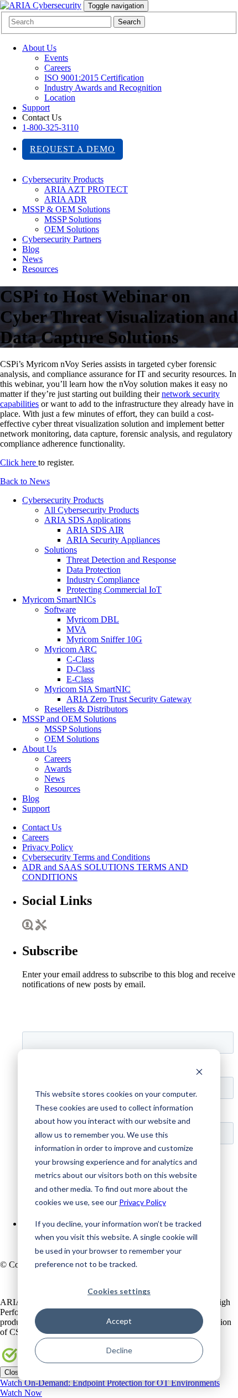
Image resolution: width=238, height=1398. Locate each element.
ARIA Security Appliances (113, 539)
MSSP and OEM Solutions (69, 719)
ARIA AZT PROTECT (86, 189)
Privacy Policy (142, 1202)
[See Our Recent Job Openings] (27, 927)
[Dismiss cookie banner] (199, 1073)
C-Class (80, 659)
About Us (39, 48)
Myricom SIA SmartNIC (87, 689)
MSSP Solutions (72, 219)
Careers (57, 67)
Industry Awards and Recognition (103, 87)
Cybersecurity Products (63, 179)
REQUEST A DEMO (72, 149)
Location (59, 97)
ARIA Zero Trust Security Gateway (129, 699)
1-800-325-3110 (50, 127)
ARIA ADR (65, 199)
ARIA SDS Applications (87, 520)
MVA (76, 629)
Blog (30, 249)
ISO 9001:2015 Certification (94, 77)
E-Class (80, 679)
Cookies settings (119, 1291)
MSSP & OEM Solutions (66, 209)
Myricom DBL (92, 619)
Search (129, 22)
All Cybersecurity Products (91, 510)
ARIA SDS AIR (95, 530)
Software (60, 609)
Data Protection (93, 569)
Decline (119, 1350)
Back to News (25, 481)
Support (36, 107)
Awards (57, 768)
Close (13, 1372)
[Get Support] (41, 927)
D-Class (80, 669)
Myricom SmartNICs (59, 599)
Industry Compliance (102, 579)
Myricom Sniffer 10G (104, 639)
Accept (119, 1321)
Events (56, 57)
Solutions (60, 549)
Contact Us (41, 827)
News (32, 259)
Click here (19, 462)
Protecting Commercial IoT (114, 589)
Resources (40, 269)
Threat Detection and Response (121, 559)
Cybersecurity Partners (61, 239)
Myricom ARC (70, 649)
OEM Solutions (71, 229)
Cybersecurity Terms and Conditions (86, 857)
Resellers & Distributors (86, 709)
